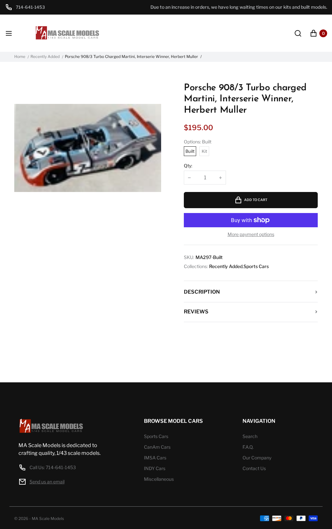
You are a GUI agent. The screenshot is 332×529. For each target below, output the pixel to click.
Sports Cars (256, 266)
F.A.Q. (248, 447)
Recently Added (45, 56)
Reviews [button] (196, 312)
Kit (204, 151)
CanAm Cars (157, 447)
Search (250, 436)
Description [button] (202, 292)
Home (19, 56)
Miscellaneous (159, 479)
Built (190, 151)
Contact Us (254, 468)
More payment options (251, 234)
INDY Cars (154, 468)
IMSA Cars (155, 457)
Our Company (257, 457)
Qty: (188, 165)
